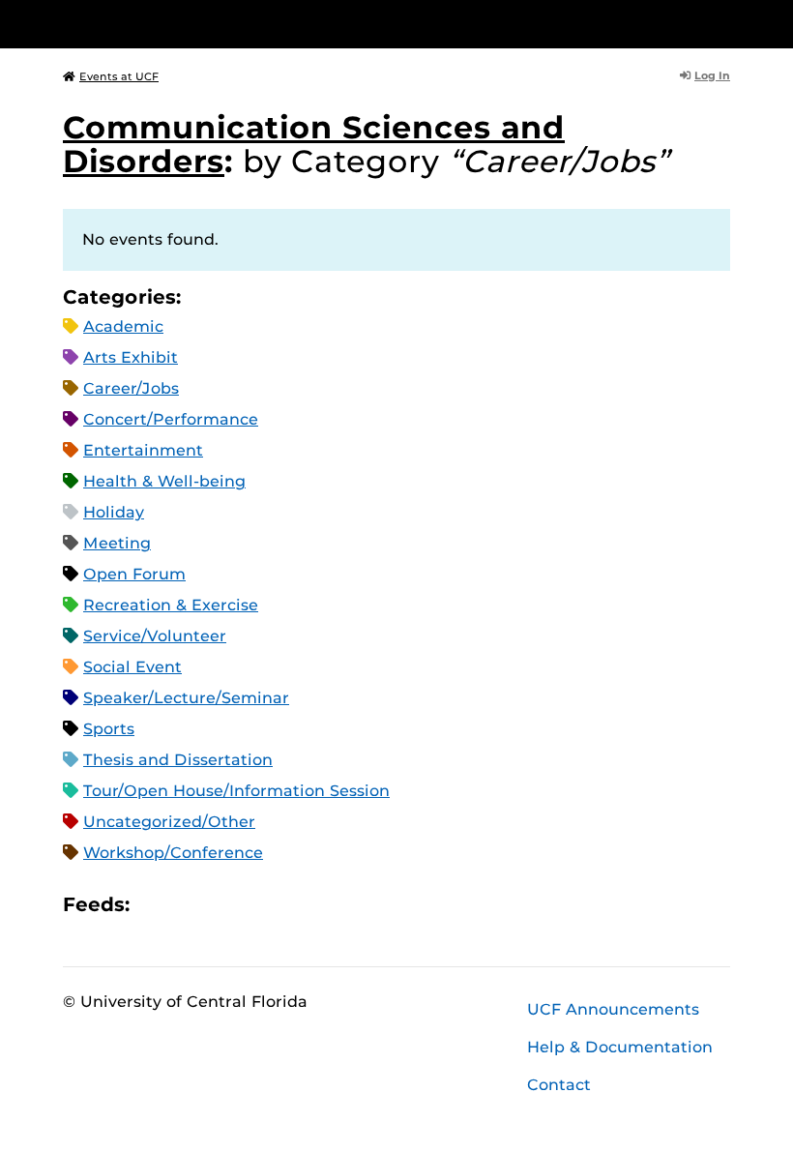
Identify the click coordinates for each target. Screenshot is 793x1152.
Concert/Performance (170, 419)
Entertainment (143, 450)
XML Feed (253, 904)
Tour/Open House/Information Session (236, 791)
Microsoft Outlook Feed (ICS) (187, 904)
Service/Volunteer (154, 636)
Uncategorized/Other (169, 821)
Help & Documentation (620, 1047)
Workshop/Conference (173, 852)
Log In (712, 75)
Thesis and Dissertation (178, 760)
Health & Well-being (164, 481)
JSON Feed (286, 904)
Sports (108, 729)
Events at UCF (119, 76)
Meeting (117, 543)
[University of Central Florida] (191, 24)
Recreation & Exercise (170, 605)
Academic (123, 326)
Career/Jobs (131, 388)
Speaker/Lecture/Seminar (186, 698)
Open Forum (134, 574)
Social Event (132, 667)
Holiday (113, 512)
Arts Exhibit (130, 357)
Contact (559, 1085)
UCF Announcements (613, 1009)
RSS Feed (220, 904)
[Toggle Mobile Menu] (725, 22)
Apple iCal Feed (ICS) (154, 904)
